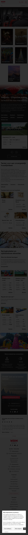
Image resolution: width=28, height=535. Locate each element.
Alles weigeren (18, 528)
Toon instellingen (7, 528)
